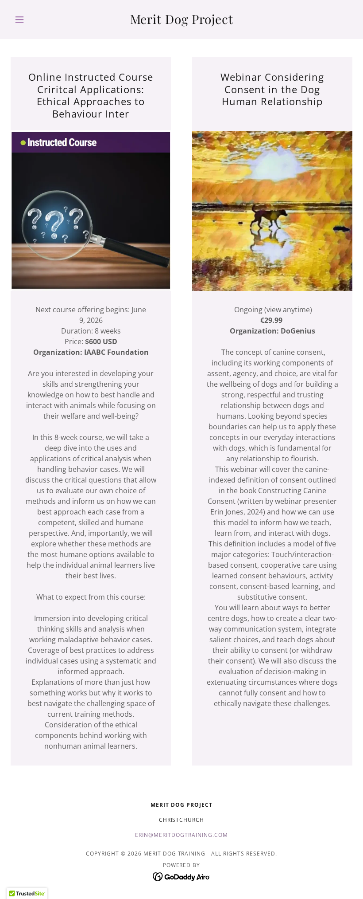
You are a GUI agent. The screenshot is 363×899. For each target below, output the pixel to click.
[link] (181, 21)
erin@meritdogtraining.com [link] (181, 835)
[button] (36, 19)
